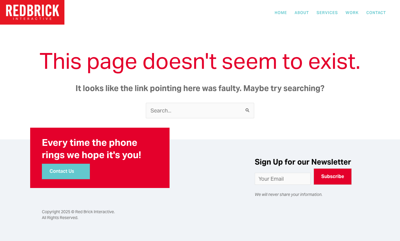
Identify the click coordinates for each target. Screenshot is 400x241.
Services (327, 12)
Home (281, 12)
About (302, 12)
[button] (333, 176)
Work (352, 12)
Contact (376, 12)
